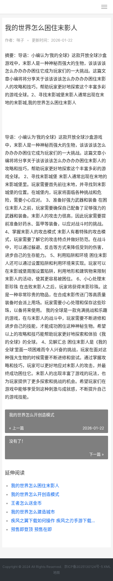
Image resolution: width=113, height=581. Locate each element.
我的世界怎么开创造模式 (35, 494)
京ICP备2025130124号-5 (83, 567)
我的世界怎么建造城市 (33, 512)
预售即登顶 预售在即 (31, 529)
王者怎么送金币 (26, 503)
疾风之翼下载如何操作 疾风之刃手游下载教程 (54, 520)
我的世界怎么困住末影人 (35, 485)
